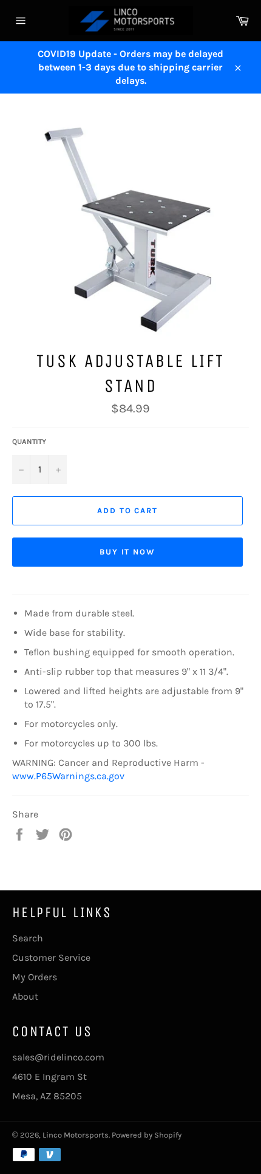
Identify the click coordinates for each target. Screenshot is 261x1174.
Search (27, 938)
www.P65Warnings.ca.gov (68, 776)
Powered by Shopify (146, 1134)
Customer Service (51, 957)
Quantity (29, 441)
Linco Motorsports (75, 1134)
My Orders (34, 977)
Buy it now (128, 551)
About (25, 996)
